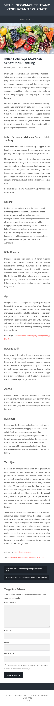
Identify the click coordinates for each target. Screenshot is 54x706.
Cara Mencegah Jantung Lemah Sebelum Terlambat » (26, 577)
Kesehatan (28, 552)
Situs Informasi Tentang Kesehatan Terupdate (27, 7)
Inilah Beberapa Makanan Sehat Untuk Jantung (26, 557)
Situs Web (9, 654)
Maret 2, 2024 (10, 68)
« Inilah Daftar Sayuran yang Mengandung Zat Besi (24, 570)
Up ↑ (28, 701)
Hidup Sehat (18, 552)
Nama (7, 631)
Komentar (10, 603)
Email (7, 642)
